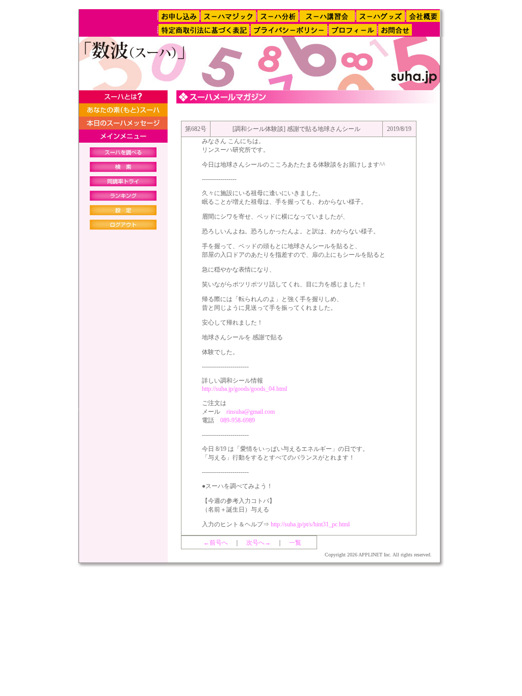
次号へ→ (258, 542)
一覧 (295, 542)
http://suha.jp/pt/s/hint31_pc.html (310, 524)
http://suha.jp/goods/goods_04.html (244, 388)
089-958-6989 (237, 420)
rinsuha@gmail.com (250, 411)
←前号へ (215, 542)
